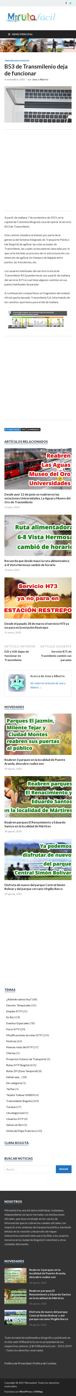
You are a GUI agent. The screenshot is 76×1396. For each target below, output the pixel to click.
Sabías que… (13, 1077)
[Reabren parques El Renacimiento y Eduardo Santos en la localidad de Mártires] (38, 818)
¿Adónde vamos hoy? (19, 999)
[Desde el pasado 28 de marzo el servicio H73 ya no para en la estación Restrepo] (38, 619)
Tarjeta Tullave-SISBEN (20, 1095)
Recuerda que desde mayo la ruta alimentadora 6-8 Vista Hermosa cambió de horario (36, 563)
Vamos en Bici (14, 1124)
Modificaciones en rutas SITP (24, 1035)
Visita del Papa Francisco (21, 1130)
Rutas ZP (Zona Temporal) (22, 1071)
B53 (23, 429)
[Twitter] (70, 3)
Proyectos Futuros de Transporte (26, 1059)
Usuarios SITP (15, 1118)
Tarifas (10, 1089)
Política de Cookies (44, 1363)
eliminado (33, 429)
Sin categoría (14, 1083)
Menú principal (22, 34)
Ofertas (11, 1053)
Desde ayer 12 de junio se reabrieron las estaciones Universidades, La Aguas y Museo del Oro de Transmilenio (37, 498)
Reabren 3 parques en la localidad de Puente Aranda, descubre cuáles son (34, 761)
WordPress (25, 1391)
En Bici (10, 1017)
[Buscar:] (38, 1169)
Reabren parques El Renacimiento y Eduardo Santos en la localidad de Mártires (35, 824)
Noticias (11, 1041)
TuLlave (11, 1107)
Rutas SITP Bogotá (17, 1065)
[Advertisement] (38, 170)
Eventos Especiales (17, 1023)
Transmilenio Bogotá (16, 61)
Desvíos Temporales (18, 1005)
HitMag (38, 1391)
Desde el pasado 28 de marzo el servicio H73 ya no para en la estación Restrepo (36, 625)
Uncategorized (15, 1112)
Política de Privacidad (17, 1363)
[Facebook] (66, 3)
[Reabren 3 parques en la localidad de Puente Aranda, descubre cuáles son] (38, 755)
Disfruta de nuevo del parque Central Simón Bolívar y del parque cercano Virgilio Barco (34, 887)
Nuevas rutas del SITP (19, 1047)
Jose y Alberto (40, 79)
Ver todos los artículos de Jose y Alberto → (48, 685)
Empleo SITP (14, 1011)
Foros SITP (13, 1029)
